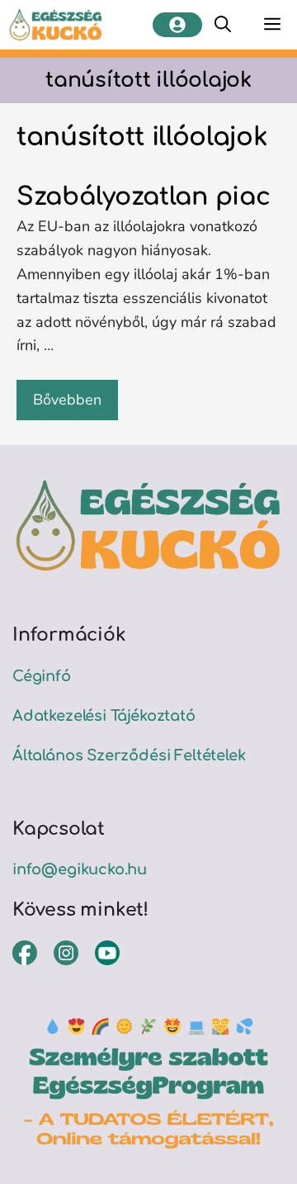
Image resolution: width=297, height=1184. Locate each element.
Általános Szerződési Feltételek (128, 755)
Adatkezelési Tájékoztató (104, 716)
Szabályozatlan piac (143, 197)
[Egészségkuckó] (55, 25)
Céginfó (41, 676)
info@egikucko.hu (79, 869)
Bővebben (67, 400)
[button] (223, 25)
